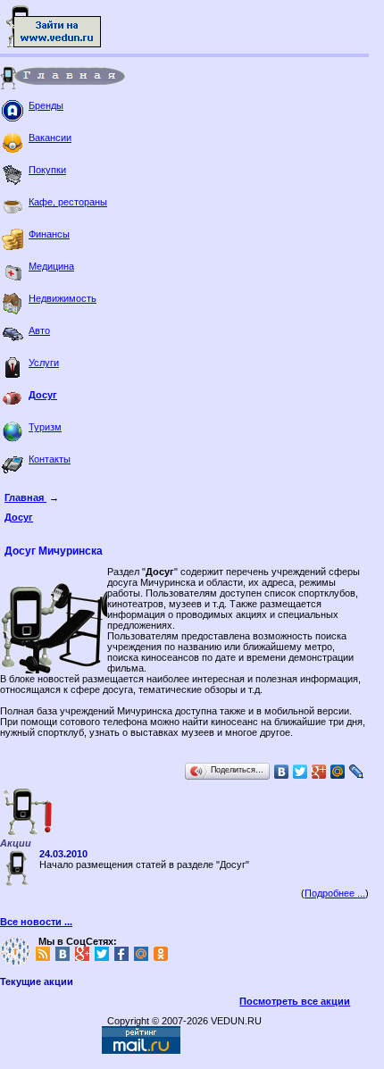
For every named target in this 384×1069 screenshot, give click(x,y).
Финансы (49, 234)
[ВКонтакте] (281, 771)
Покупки (47, 169)
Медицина (51, 266)
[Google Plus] (319, 771)
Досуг (43, 394)
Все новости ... (36, 921)
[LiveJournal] (356, 771)
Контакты (50, 459)
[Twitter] (300, 771)
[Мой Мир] (338, 771)
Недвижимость (62, 298)
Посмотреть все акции (294, 1001)
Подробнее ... (335, 893)
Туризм (45, 427)
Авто (39, 330)
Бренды (46, 105)
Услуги (44, 362)
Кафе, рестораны (68, 201)
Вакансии (50, 137)
